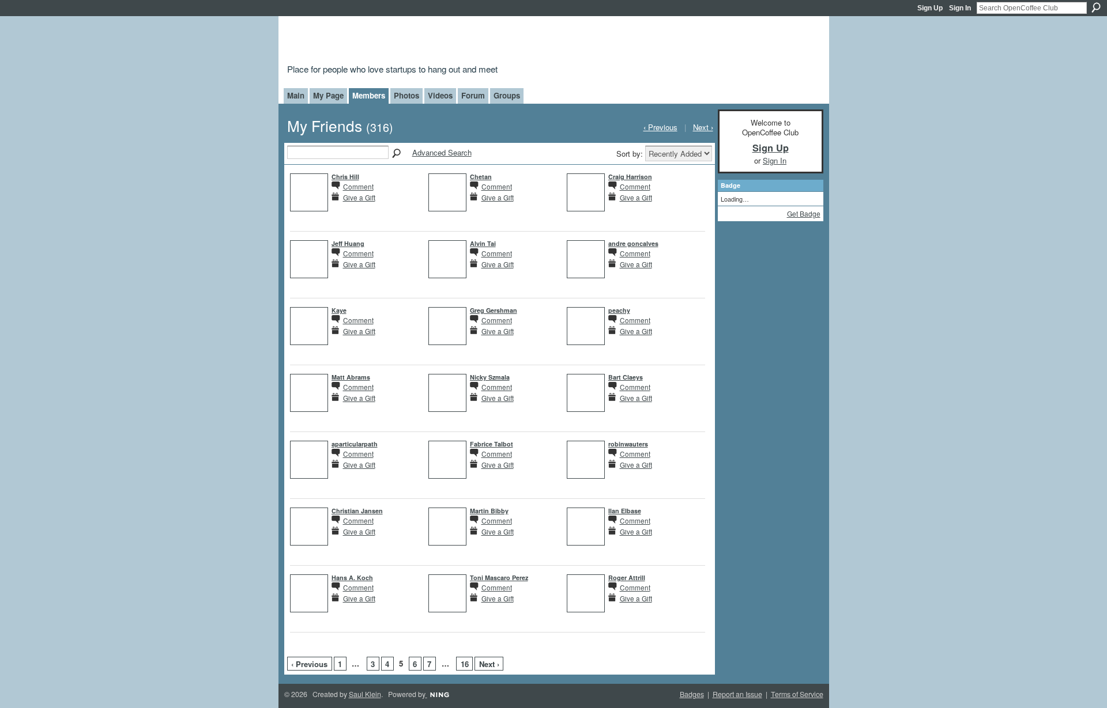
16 (465, 663)
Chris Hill (345, 176)
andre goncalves (633, 243)
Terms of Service (797, 694)
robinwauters (628, 444)
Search (1096, 7)
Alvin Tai (483, 243)
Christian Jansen (357, 510)
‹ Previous (309, 663)
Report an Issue (737, 694)
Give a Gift (359, 197)
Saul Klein (365, 694)
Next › (489, 663)
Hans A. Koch (352, 577)
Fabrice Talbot (491, 444)
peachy (619, 310)
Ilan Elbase (624, 510)
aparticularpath (355, 444)
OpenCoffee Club (473, 41)
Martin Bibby (489, 510)
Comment (358, 186)
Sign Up (930, 8)
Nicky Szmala (490, 377)
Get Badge (803, 213)
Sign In (960, 8)
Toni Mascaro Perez (499, 577)
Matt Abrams (351, 377)
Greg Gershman (493, 310)
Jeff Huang (348, 243)
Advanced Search (442, 152)
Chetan (481, 176)
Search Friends (397, 154)
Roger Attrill (626, 577)
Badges (692, 694)
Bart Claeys (625, 377)
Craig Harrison (630, 176)
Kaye (339, 310)
